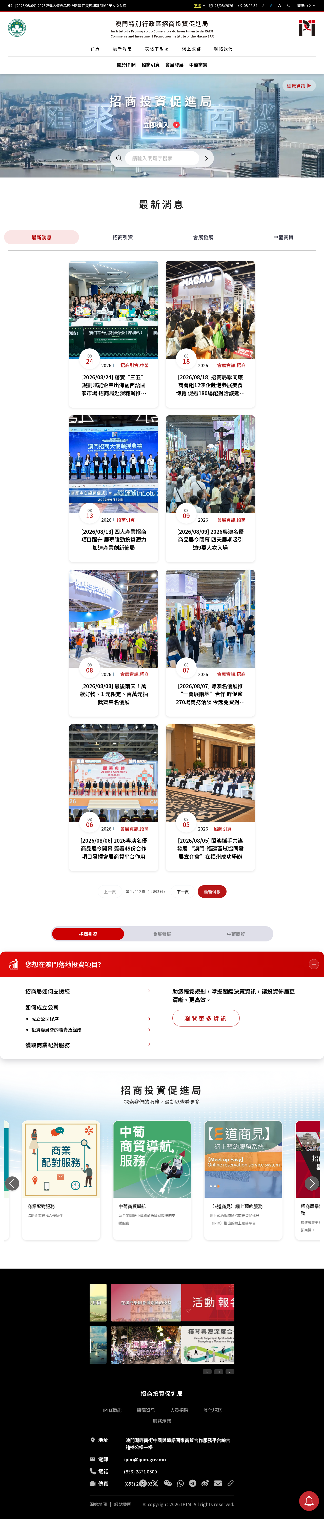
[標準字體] (272, 5)
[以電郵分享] (218, 1483)
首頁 (95, 48)
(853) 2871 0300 (140, 1471)
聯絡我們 (224, 48)
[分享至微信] (168, 1483)
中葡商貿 (283, 237)
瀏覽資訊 (299, 85)
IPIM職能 (112, 1410)
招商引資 (123, 237)
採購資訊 (146, 1410)
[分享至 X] (155, 1483)
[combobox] (163, 158)
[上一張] (12, 1183)
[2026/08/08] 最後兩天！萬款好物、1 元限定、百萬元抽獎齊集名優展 (70, 5)
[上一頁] (207, 1371)
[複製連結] (230, 1483)
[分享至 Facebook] (143, 1483)
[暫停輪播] (218, 1371)
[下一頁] (230, 1371)
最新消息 (122, 48)
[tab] (88, 934)
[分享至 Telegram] (192, 1483)
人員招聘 (179, 1410)
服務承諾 (162, 1420)
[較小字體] (265, 5)
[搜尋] (289, 6)
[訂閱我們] (309, 1501)
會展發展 (203, 237)
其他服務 (213, 1410)
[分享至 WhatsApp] (180, 1483)
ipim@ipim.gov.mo (145, 1459)
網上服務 (191, 48)
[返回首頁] (17, 28)
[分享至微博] (205, 1483)
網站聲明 (122, 1504)
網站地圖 (98, 1504)
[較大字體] (278, 5)
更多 (197, 5)
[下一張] (312, 1183)
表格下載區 (157, 48)
